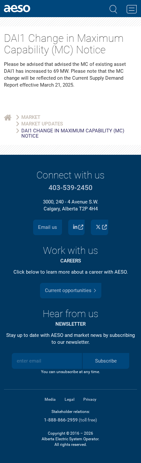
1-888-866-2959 (61, 420)
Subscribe (106, 361)
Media (50, 399)
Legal (69, 399)
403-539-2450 (70, 188)
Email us (47, 227)
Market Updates (42, 124)
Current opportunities (68, 290)
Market (30, 117)
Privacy (89, 399)
